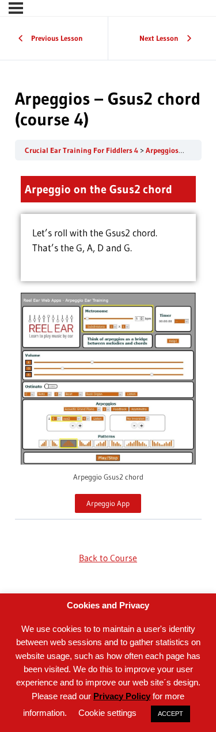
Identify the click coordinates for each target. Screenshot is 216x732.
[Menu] (16, 8)
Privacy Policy (121, 696)
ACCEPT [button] (170, 713)
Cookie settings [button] (107, 713)
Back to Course (108, 558)
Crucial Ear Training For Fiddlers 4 (82, 150)
